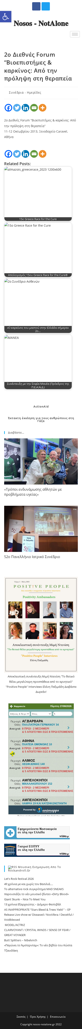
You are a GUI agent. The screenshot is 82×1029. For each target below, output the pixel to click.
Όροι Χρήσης (38, 1016)
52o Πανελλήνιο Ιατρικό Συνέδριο (32, 556)
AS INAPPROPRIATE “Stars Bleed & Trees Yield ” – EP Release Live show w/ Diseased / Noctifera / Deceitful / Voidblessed (39, 915)
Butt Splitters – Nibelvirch (20, 940)
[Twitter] (46, 6)
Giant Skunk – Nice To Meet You (24, 899)
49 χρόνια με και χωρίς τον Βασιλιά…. (28, 884)
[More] (42, 108)
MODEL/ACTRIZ (14, 925)
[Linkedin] (25, 108)
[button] (5, 16)
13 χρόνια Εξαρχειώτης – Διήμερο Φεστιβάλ (32, 904)
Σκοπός (21, 1016)
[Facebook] (36, 6)
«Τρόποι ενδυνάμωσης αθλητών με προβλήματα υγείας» (33, 492)
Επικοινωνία (57, 1016)
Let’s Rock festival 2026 (19, 879)
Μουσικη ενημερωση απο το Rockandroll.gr (34, 869)
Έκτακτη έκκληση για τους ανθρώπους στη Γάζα (41, 419)
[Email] (34, 108)
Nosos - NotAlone (41, 23)
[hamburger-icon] (75, 34)
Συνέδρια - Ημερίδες (25, 92)
